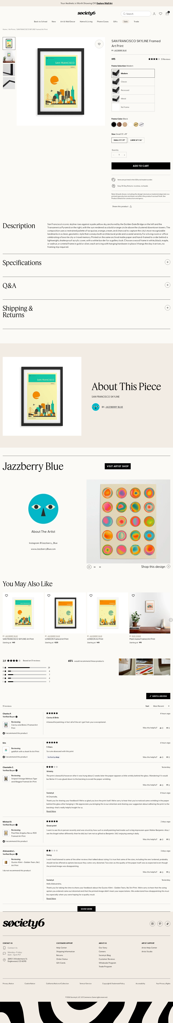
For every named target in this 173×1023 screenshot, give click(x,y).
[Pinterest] (160, 923)
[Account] (154, 13)
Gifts (115, 21)
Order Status (62, 959)
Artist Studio (147, 951)
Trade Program (105, 966)
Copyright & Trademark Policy (113, 983)
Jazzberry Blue (120, 50)
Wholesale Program (107, 963)
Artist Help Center (149, 947)
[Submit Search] (124, 14)
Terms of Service (86, 983)
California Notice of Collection (57, 983)
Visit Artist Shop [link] (118, 466)
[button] (159, 59)
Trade (136, 21)
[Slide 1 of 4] (9, 43)
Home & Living (86, 21)
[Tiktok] (167, 923)
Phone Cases (103, 21)
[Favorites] (160, 13)
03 (100, 567)
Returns (59, 955)
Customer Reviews (107, 959)
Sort (147, 706)
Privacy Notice (8, 983)
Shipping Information (65, 951)
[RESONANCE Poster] (128, 521)
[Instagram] (152, 923)
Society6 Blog (105, 955)
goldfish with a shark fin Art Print (25, 751)
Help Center (61, 947)
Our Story (103, 947)
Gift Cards (60, 963)
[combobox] (136, 13)
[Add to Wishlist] (7, 595)
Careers (102, 951)
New (54, 21)
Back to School (40, 21)
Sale (126, 21)
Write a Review (161, 697)
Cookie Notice (30, 983)
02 (95, 567)
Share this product (120, 206)
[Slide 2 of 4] (9, 57)
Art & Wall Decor (67, 21)
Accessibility (140, 983)
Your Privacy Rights (163, 983)
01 (89, 567)
